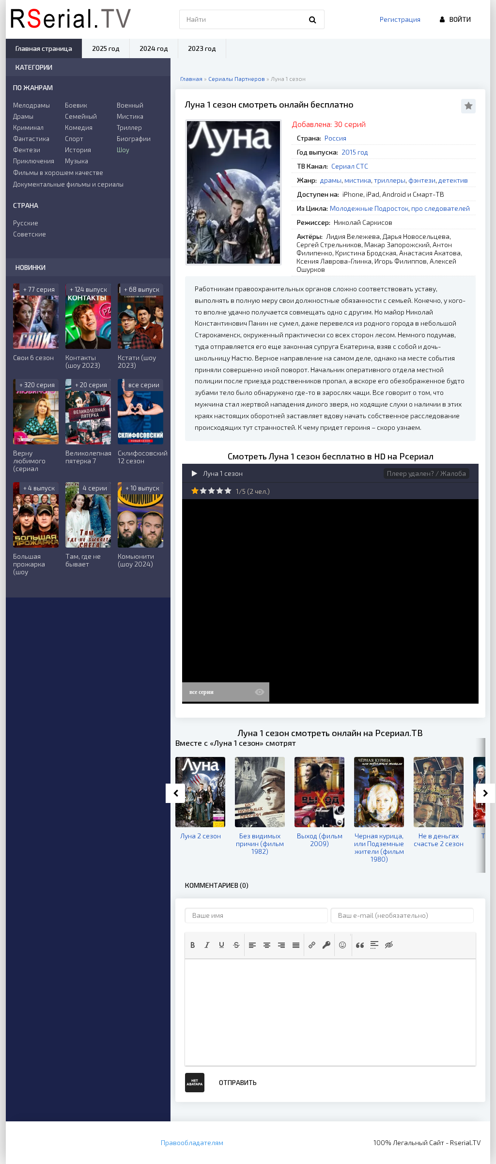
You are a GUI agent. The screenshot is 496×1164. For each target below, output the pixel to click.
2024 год (154, 48)
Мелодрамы (31, 105)
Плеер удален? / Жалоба (426, 473)
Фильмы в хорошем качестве (58, 172)
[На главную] (71, 19)
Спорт (74, 138)
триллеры (389, 180)
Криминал (28, 127)
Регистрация (400, 19)
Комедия (79, 127)
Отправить (238, 1082)
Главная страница (44, 48)
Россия (335, 138)
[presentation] (192, 945)
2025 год (106, 48)
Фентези (26, 150)
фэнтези (421, 180)
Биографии (134, 138)
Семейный (81, 116)
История (78, 150)
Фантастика (31, 138)
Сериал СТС (349, 166)
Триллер (129, 127)
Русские (25, 223)
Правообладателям (192, 1142)
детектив (453, 180)
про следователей (440, 208)
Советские (29, 234)
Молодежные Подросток (369, 208)
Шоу (123, 150)
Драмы (23, 116)
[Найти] (312, 19)
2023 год (202, 48)
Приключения (33, 161)
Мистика (130, 116)
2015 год (354, 152)
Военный (130, 105)
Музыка (76, 161)
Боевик (76, 105)
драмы (330, 180)
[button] (193, 945)
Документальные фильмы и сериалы (68, 184)
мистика (357, 180)
